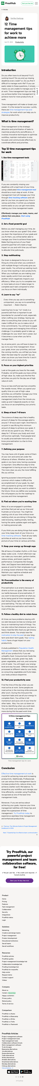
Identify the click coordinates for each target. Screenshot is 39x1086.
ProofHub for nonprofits (10, 969)
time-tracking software (11, 536)
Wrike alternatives (8, 1057)
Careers (8, 993)
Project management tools (11, 1039)
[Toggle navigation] (36, 3)
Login (4, 920)
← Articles (5, 9)
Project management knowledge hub (14, 961)
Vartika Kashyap (16, 18)
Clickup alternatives (9, 1066)
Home (4, 899)
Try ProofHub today (22, 813)
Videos (4, 980)
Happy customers (8, 996)
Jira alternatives (7, 1051)
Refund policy (6, 1001)
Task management (8, 907)
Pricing (4, 901)
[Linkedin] (20, 1077)
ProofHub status (7, 917)
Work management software (11, 1045)
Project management (9, 935)
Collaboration (6, 909)
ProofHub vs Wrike (8, 1019)
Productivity (19, 42)
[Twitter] (18, 1077)
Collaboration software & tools (12, 1043)
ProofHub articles (8, 956)
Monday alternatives (9, 1064)
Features (5, 904)
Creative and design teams (11, 933)
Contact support (7, 977)
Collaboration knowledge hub (12, 964)
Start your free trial (27, 3)
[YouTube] (22, 1077)
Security (5, 912)
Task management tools (10, 1041)
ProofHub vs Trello (8, 1022)
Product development (9, 938)
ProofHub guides (8, 959)
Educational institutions (10, 941)
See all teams (6, 943)
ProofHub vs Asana (8, 1014)
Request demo (7, 975)
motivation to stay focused (13, 635)
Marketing (5, 930)
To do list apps (7, 1047)
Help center (6, 972)
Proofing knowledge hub (10, 967)
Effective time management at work (16, 773)
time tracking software (18, 198)
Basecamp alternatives (9, 1049)
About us (5, 990)
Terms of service (7, 1004)
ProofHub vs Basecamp (10, 1016)
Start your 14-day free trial (19, 880)
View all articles (6, 1068)
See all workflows (8, 946)
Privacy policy (7, 998)
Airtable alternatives (9, 1060)
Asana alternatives (8, 1053)
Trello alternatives (8, 1055)
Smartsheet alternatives (10, 1062)
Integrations (6, 915)
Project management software (12, 1036)
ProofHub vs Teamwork (10, 1024)
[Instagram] (16, 1077)
